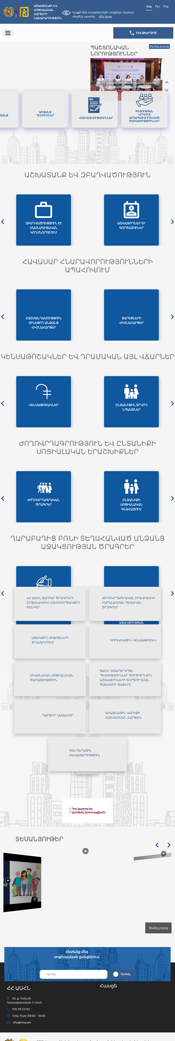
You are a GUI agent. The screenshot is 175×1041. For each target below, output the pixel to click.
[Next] (167, 90)
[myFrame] (134, 1011)
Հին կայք (105, 16)
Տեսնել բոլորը (159, 46)
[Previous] (167, 82)
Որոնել (125, 974)
